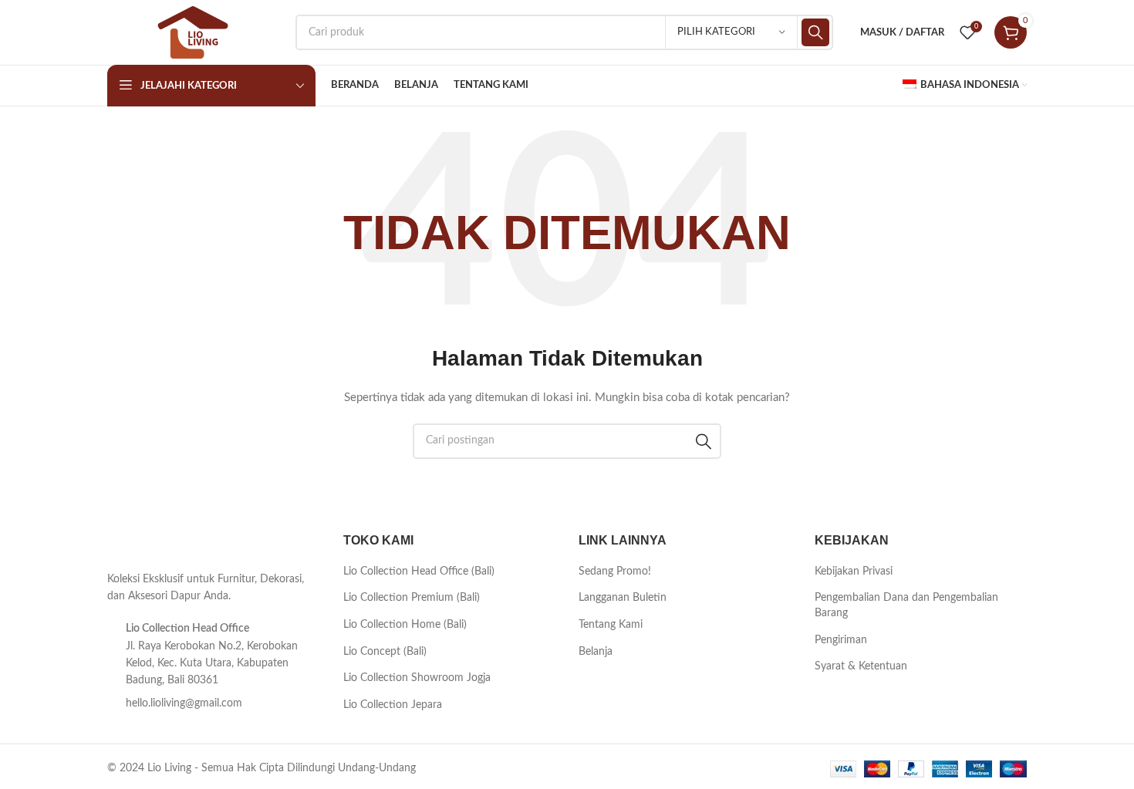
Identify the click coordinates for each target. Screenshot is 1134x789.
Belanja (596, 651)
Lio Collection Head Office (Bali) (418, 571)
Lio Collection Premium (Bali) (411, 597)
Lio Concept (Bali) (385, 651)
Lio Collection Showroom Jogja (417, 678)
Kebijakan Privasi (854, 571)
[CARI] (815, 32)
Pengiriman (841, 640)
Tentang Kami (611, 624)
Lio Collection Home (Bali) (405, 624)
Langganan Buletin (623, 597)
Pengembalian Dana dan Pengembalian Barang (906, 605)
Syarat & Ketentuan (861, 666)
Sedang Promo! (615, 571)
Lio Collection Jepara (392, 705)
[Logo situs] (193, 32)
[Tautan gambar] (145, 543)
